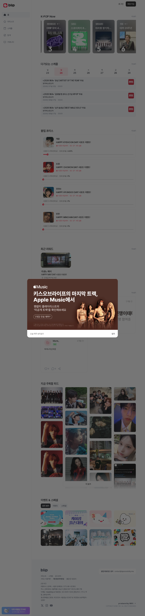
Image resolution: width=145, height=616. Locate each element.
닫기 (113, 334)
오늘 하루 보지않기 (37, 334)
